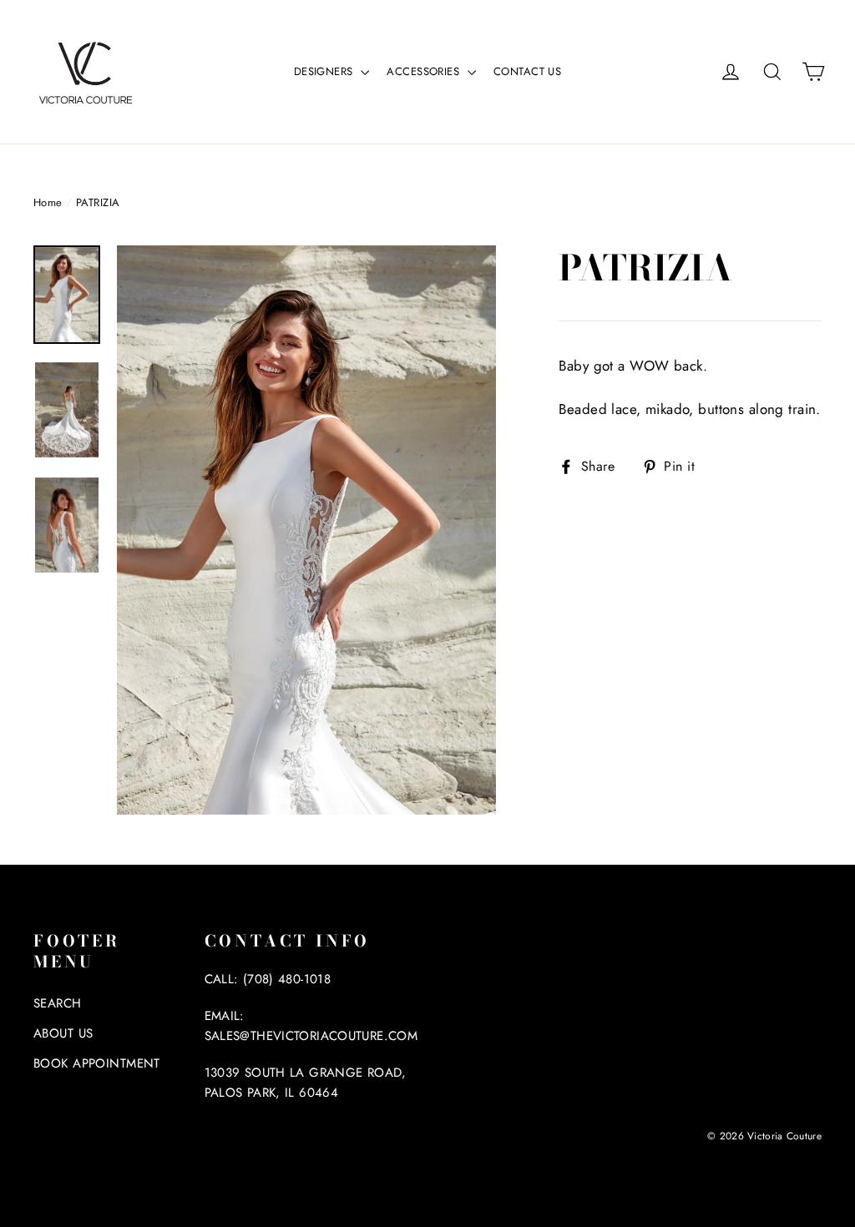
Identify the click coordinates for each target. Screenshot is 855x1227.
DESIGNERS (325, 71)
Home (48, 202)
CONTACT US (527, 71)
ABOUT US (63, 1033)
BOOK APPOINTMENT (96, 1063)
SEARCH (57, 1003)
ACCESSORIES (425, 71)
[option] (307, 530)
